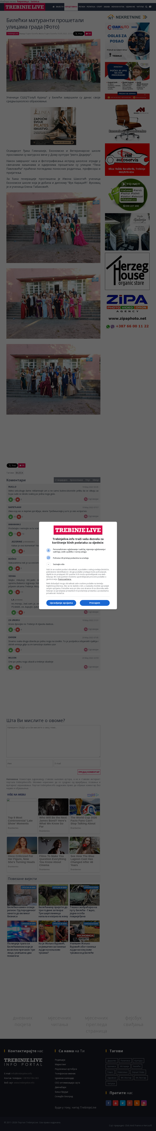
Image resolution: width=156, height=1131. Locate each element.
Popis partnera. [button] (64, 579)
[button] (78, 564)
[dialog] (78, 565)
